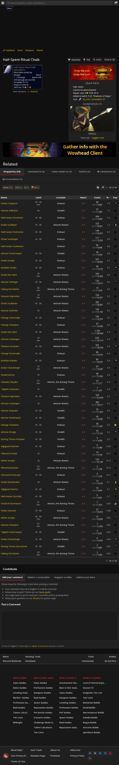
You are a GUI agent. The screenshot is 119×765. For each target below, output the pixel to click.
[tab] (12, 171)
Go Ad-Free (110, 661)
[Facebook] (105, 753)
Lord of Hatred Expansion (95, 682)
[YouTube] (110, 753)
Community (88, 661)
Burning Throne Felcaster (13, 439)
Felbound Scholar (9, 453)
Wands (40, 50)
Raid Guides (19, 707)
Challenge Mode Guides (45, 722)
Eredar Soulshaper (9, 239)
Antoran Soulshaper (10, 339)
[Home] (6, 758)
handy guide (44, 592)
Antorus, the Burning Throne (60, 289)
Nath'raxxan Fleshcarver (12, 232)
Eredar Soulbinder (9, 303)
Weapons (29, 50)
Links (98, 59)
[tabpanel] (59, 373)
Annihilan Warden (9, 360)
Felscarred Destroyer (11, 474)
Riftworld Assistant (9, 467)
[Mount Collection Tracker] (59, 149)
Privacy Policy (77, 755)
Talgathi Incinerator (10, 389)
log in (27, 646)
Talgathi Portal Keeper (11, 532)
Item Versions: (20, 91)
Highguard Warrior (9, 489)
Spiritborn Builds (91, 732)
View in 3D (109, 59)
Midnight (17, 722)
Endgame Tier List (92, 692)
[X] (95, 753)
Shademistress (8, 374)
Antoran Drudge (8, 432)
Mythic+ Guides (21, 697)
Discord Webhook (12, 661)
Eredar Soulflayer (9, 224)
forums (36, 598)
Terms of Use (18, 761)
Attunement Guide (69, 682)
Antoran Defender (9, 310)
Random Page (38, 755)
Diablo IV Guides (92, 677)
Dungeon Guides (42, 692)
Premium (55, 755)
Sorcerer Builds (91, 727)
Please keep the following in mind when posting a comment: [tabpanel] (35, 615)
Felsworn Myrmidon (10, 296)
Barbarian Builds (91, 702)
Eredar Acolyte (8, 260)
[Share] (116, 3)
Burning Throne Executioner (14, 546)
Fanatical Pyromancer (11, 503)
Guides (112, 656)
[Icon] (7, 69)
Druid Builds (89, 707)
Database (10, 50)
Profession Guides (21, 702)
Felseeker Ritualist (9, 382)
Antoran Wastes (60, 224)
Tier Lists (18, 717)
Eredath (61, 210)
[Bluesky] (100, 753)
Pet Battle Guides (43, 712)
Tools (91, 656)
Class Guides (19, 682)
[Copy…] (98, 187)
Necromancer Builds (93, 712)
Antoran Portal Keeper (11, 253)
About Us (55, 750)
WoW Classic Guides (69, 677)
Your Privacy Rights (19, 755)
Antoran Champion (10, 525)
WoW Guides (20, 677)
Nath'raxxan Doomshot (12, 217)
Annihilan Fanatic (9, 267)
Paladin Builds (90, 717)
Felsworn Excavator (10, 346)
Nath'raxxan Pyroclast (11, 496)
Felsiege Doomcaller (10, 317)
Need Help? (17, 750)
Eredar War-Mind (9, 274)
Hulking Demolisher (10, 289)
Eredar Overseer (8, 510)
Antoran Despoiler (9, 410)
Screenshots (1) (92, 104)
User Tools (36, 750)
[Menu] (3, 3)
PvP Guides (65, 712)
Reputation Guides (43, 707)
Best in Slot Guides (69, 687)
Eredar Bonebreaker (10, 482)
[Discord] (90, 753)
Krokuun (61, 203)
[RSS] (90, 758)
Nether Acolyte (8, 460)
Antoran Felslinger (9, 282)
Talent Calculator (21, 712)
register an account (38, 646)
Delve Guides (20, 687)
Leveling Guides (21, 692)
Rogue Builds (90, 722)
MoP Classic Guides (44, 677)
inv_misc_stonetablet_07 (93, 99)
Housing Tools (32, 656)
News (6, 656)
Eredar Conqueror (9, 203)
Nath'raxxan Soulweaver (12, 246)
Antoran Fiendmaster (11, 417)
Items (20, 50)
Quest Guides (41, 702)
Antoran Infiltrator (9, 210)
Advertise (75, 750)
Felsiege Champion (10, 324)
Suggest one (97, 137)
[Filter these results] (103, 187)
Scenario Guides (42, 717)
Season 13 (88, 687)
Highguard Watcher (10, 446)
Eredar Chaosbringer (10, 367)
